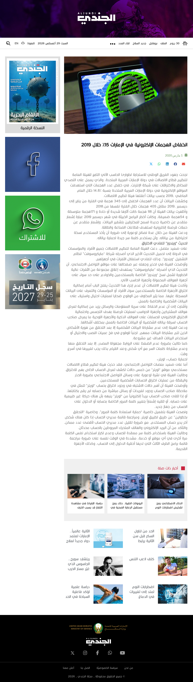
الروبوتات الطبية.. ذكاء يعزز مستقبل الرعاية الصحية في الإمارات (126, 506)
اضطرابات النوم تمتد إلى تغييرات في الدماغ (141, 591)
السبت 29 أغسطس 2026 (53, 43)
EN (16, 43)
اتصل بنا (85, 667)
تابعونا (31, 43)
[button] (183, 164)
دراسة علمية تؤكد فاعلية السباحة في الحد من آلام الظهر (77, 592)
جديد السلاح (139, 43)
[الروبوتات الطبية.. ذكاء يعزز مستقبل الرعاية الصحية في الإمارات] (125, 486)
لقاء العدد (124, 43)
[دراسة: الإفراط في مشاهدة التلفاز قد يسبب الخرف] (85, 486)
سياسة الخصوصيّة (107, 667)
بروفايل (153, 43)
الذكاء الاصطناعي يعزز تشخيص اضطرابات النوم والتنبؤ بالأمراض (168, 506)
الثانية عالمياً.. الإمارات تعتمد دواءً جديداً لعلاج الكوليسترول (78, 536)
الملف (163, 43)
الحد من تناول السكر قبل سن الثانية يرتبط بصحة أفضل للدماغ (143, 536)
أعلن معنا (68, 667)
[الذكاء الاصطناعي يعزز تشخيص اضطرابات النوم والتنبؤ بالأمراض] (165, 486)
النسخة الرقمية (32, 128)
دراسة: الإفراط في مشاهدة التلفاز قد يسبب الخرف (87, 505)
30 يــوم (174, 43)
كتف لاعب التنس (141, 559)
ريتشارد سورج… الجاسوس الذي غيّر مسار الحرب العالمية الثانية (79, 564)
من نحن (128, 667)
